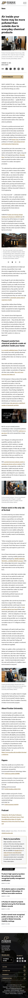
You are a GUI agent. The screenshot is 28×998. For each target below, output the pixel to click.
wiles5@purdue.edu (7, 833)
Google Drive (18, 850)
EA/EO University (15, 990)
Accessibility (7, 990)
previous (8, 262)
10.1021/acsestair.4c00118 (11, 804)
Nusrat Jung (15, 139)
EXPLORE (4, 967)
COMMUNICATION (7, 978)
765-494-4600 (5, 955)
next (19, 262)
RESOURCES (5, 974)
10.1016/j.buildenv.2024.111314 (12, 789)
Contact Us (20, 993)
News (3, 8)
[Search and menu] (24, 3)
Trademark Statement (16, 988)
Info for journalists (8, 77)
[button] (22, 69)
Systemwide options (6, 959)
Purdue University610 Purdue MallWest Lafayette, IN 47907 (6, 948)
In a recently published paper (10, 350)
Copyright (5, 987)
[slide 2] (15, 262)
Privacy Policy (13, 993)
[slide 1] (12, 262)
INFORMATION (6, 970)
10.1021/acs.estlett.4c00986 (12, 773)
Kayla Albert (5, 65)
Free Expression (12, 992)
